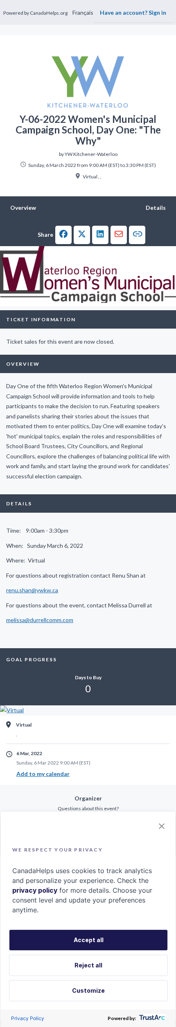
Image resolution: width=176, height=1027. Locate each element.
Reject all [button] (88, 965)
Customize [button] (88, 990)
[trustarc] (151, 1018)
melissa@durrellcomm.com (39, 619)
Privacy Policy (27, 1018)
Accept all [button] (89, 939)
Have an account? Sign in (133, 12)
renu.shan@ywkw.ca (32, 590)
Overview (23, 207)
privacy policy (34, 890)
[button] (63, 235)
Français (82, 12)
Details (156, 207)
